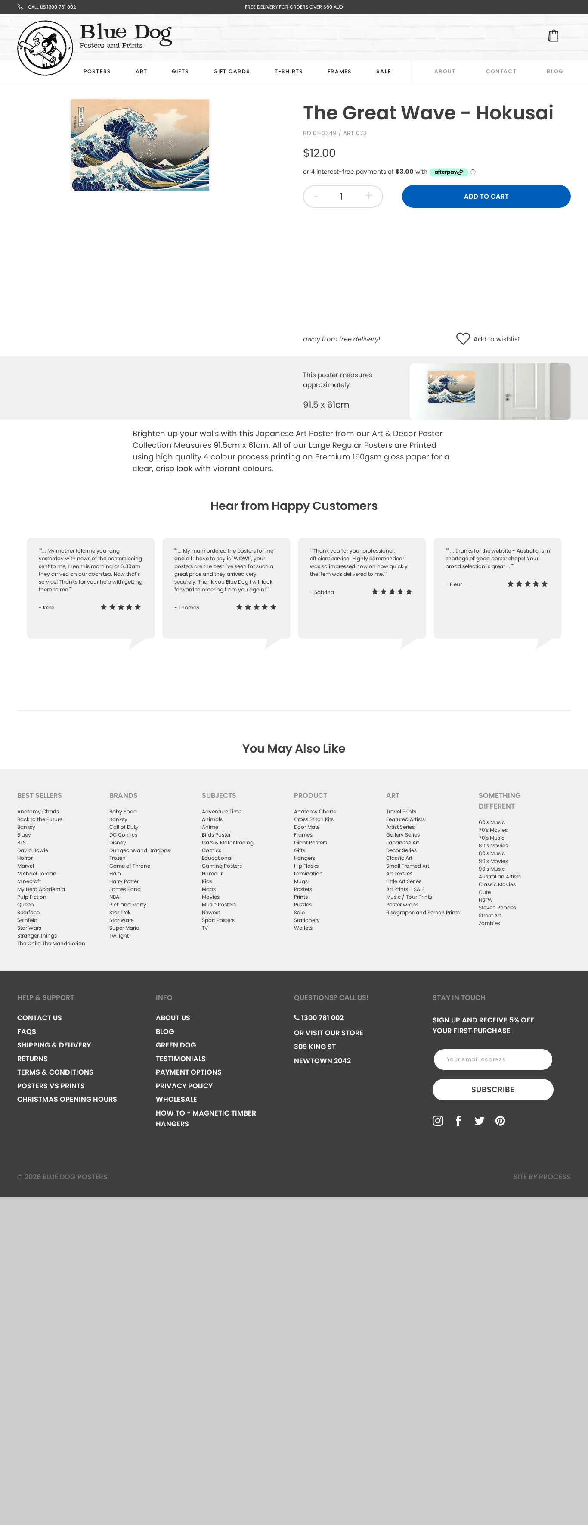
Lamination (308, 873)
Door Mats (306, 827)
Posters (97, 71)
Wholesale (176, 1099)
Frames (340, 71)
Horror (25, 858)
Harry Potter (124, 881)
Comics (211, 850)
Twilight (119, 935)
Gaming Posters (222, 865)
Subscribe (492, 1089)
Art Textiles (399, 873)
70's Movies (493, 830)
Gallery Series (403, 834)
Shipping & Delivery (54, 1045)
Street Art (490, 915)
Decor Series (401, 850)
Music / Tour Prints (409, 896)
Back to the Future (39, 819)
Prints (301, 896)
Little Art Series (403, 881)
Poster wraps (402, 904)
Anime (210, 827)
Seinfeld (27, 920)
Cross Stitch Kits (314, 819)
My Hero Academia (41, 889)
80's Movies (493, 845)
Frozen (117, 858)
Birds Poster (216, 834)
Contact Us (39, 1018)
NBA (114, 896)
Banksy (26, 827)
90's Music (492, 868)
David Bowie (32, 850)
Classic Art (399, 858)
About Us (173, 1018)
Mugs (301, 881)
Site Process (542, 1177)
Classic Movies (497, 884)
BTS (21, 842)
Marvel (25, 865)
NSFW (486, 899)
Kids (207, 881)
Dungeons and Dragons (139, 850)
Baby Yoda (123, 811)
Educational (217, 858)
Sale (299, 912)
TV (205, 927)
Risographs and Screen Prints (423, 912)
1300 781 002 (322, 1018)
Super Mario (124, 927)
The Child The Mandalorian (51, 943)
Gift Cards (232, 71)
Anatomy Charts (38, 811)
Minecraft (29, 881)
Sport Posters (218, 920)
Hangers (304, 858)
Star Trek (119, 912)
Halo (115, 873)
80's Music (492, 853)
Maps (209, 889)
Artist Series (400, 827)
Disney (117, 842)
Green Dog (176, 1045)
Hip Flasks (306, 865)
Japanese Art (402, 842)
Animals (212, 819)
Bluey (24, 834)
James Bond (125, 889)
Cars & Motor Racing (228, 842)
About (444, 71)
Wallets (303, 927)
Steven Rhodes (497, 907)
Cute (485, 892)
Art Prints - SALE (405, 889)
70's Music (491, 837)
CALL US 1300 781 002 (52, 7)
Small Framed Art (407, 865)
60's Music (492, 822)
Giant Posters (310, 842)
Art (142, 71)
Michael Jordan (36, 873)
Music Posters (219, 904)
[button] (465, 339)
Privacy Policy (184, 1086)
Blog (555, 71)
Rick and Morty (127, 904)
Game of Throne (129, 865)
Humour (212, 873)
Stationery (307, 920)
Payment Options (189, 1072)
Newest (211, 912)
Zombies (489, 923)
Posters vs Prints (51, 1086)
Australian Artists (500, 876)
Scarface (28, 912)
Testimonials (181, 1059)
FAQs (26, 1032)
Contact (501, 71)
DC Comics (123, 834)
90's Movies (493, 861)
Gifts (180, 71)
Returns (32, 1059)
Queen (25, 904)
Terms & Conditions (55, 1072)
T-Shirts (289, 71)
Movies (211, 896)
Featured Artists (405, 819)
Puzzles (303, 904)
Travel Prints (401, 811)
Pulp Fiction (31, 896)
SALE (383, 71)
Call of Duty (124, 827)
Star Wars (29, 927)
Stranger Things (37, 935)
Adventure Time (221, 811)
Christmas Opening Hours (67, 1099)
